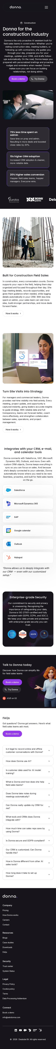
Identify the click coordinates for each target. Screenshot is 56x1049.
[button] (45, 7)
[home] (16, 7)
